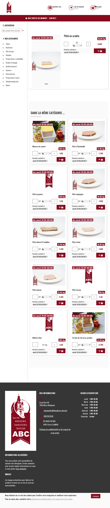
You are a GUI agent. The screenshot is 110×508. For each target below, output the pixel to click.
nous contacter (21, 468)
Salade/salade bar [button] (12, 81)
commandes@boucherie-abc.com (55, 410)
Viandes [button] (8, 55)
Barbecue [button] (8, 47)
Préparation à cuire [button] (12, 77)
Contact (52, 18)
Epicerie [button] (8, 70)
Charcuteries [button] (10, 74)
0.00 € (99, 7)
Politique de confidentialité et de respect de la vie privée (54, 431)
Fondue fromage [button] (11, 62)
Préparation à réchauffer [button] (14, 59)
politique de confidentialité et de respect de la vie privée (51, 499)
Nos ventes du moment (37, 18)
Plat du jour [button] (9, 51)
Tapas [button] (7, 43)
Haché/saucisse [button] (11, 66)
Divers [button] (7, 85)
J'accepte (95, 496)
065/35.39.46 (48, 416)
